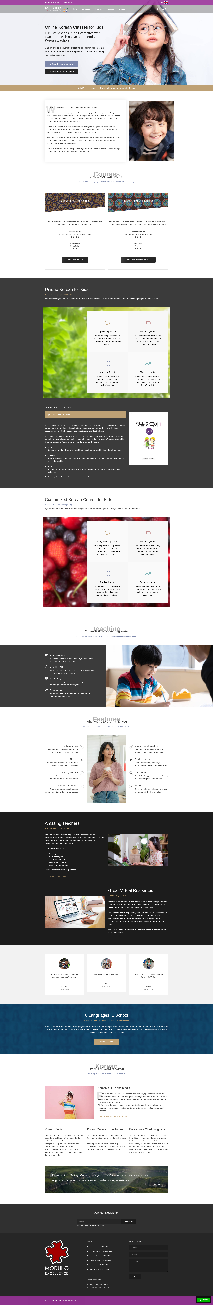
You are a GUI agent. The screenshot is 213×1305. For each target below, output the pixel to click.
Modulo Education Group (53, 1300)
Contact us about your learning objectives (112, 1116)
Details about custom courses (138, 260)
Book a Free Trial (106, 1042)
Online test (161, 9)
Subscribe (129, 1222)
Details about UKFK (75, 260)
